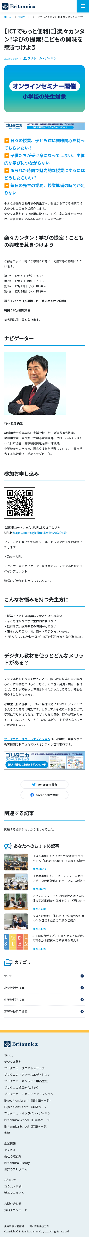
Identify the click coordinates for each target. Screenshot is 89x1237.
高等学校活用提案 (15, 1011)
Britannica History (17, 1163)
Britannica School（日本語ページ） (28, 1120)
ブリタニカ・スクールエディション (27, 739)
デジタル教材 (13, 1062)
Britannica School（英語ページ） (26, 1126)
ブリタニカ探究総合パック (21, 1087)
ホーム (8, 1055)
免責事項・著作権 (14, 1226)
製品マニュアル (14, 1193)
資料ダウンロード (15, 1210)
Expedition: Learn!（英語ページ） (26, 1107)
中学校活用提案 (14, 1000)
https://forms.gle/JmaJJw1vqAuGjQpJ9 (40, 532)
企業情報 (10, 1143)
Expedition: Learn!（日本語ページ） (28, 1100)
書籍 (7, 1133)
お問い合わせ (13, 1203)
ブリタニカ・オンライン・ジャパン (27, 1113)
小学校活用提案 (14, 988)
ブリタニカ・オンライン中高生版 (26, 1081)
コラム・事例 (13, 1186)
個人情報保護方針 (39, 1226)
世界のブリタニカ (15, 1169)
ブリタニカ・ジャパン (19, 6)
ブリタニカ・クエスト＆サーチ (24, 1068)
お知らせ (10, 1180)
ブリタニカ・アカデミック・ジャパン (28, 1094)
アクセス (10, 1150)
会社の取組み (13, 1156)
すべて (8, 976)
